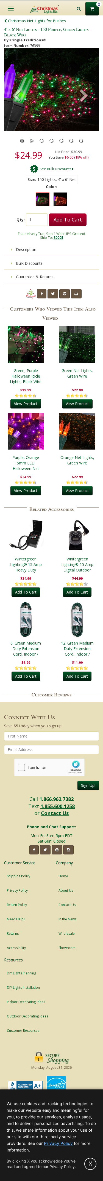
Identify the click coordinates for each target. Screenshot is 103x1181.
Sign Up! (88, 785)
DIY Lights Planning (21, 973)
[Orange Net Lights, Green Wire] (77, 431)
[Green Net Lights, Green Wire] (77, 344)
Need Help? (16, 919)
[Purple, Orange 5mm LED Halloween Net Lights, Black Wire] (25, 431)
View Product (25, 403)
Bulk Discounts (29, 263)
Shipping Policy (18, 876)
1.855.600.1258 (57, 806)
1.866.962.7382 (56, 799)
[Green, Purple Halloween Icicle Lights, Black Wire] (25, 344)
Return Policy (17, 904)
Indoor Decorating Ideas (26, 1002)
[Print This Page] (76, 293)
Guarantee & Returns (34, 276)
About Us (66, 890)
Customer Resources (23, 1030)
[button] (84, 96)
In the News (67, 919)
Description (25, 249)
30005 (58, 237)
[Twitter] (53, 293)
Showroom (67, 947)
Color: (51, 186)
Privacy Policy (17, 890)
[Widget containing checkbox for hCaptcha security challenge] (49, 767)
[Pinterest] (64, 293)
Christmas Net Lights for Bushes (36, 20)
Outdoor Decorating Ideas (27, 1016)
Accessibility (16, 947)
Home (63, 876)
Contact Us (55, 813)
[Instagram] (68, 849)
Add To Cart (68, 219)
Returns (13, 933)
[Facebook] (41, 293)
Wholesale (67, 933)
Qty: (20, 219)
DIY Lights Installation (23, 987)
